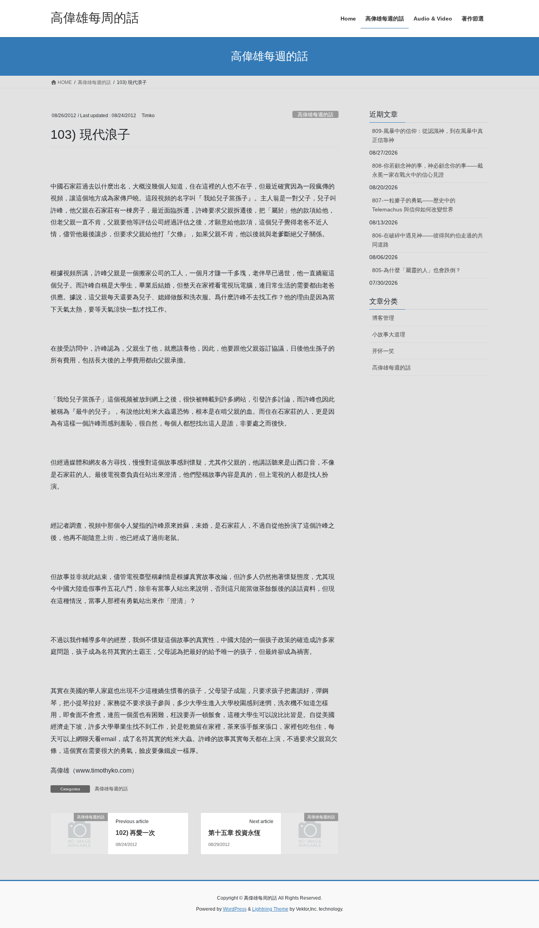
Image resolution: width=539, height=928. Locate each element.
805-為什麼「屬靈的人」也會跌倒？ (416, 270)
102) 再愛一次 (135, 832)
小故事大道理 (388, 334)
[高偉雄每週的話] (79, 830)
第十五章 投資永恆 (234, 832)
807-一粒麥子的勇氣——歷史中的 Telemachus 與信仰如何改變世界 (413, 205)
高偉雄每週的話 (315, 115)
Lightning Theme (270, 909)
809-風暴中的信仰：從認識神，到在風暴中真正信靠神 (427, 135)
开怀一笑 (383, 351)
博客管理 (383, 318)
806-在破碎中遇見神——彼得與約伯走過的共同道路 (427, 240)
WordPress (235, 909)
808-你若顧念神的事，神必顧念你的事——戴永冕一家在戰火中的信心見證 (427, 170)
